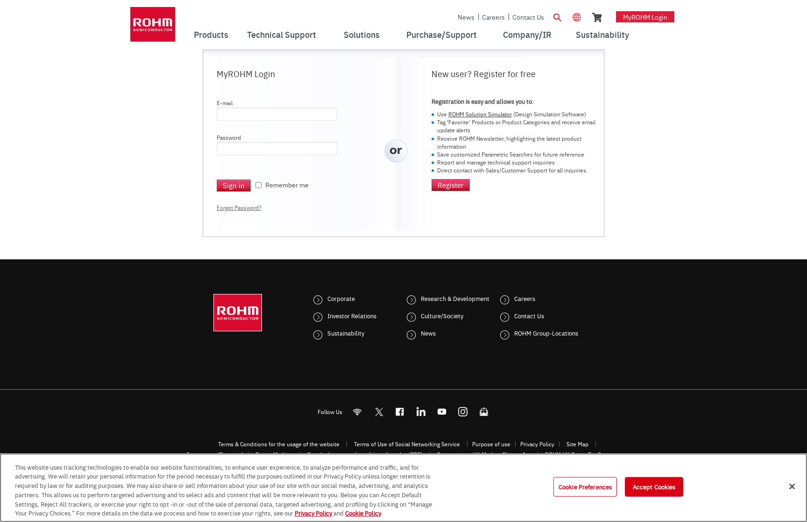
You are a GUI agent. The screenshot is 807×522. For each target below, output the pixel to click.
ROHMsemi (379, 412)
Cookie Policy (363, 512)
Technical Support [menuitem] (281, 34)
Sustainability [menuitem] (602, 34)
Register (451, 185)
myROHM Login (645, 16)
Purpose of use (491, 444)
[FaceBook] (400, 412)
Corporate (341, 298)
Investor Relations (351, 315)
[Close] (792, 486)
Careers (493, 17)
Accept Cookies (654, 486)
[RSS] (357, 412)
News (466, 17)
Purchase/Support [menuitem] (441, 34)
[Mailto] (484, 412)
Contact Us (528, 17)
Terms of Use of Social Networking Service (407, 444)
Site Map (577, 444)
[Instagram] (463, 412)
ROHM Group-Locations (546, 333)
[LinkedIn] (421, 412)
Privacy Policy (537, 444)
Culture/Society (442, 315)
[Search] (557, 16)
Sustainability (345, 333)
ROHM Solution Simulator (480, 114)
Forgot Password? (239, 207)
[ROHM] (152, 27)
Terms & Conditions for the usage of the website (279, 444)
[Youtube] (442, 412)
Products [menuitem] (211, 34)
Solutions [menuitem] (362, 34)
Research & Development (455, 298)
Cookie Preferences (585, 486)
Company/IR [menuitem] (527, 34)
